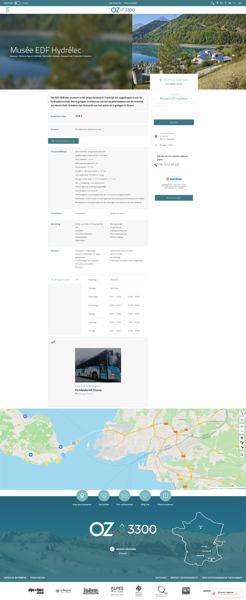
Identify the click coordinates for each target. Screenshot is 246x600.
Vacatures (161, 577)
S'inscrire (123, 553)
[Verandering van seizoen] (18, 3)
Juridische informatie (15, 577)
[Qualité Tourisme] (161, 591)
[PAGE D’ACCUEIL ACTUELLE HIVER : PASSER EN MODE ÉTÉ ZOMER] (17, 3)
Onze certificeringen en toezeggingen (222, 577)
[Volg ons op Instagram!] (221, 3)
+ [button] (242, 426)
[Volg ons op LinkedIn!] (230, 3)
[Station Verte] (185, 591)
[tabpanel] (98, 372)
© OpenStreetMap (229, 488)
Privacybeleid (37, 577)
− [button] (242, 431)
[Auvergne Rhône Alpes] (63, 591)
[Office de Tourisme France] (139, 591)
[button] (235, 3)
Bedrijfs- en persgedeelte (184, 577)
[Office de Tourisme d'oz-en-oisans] (123, 10)
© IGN (221, 488)
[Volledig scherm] (242, 412)
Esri (216, 488)
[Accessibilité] (217, 2)
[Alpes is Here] (117, 591)
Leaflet (212, 488)
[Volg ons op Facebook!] (226, 3)
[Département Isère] (90, 591)
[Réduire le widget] (240, 593)
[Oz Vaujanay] (36, 591)
